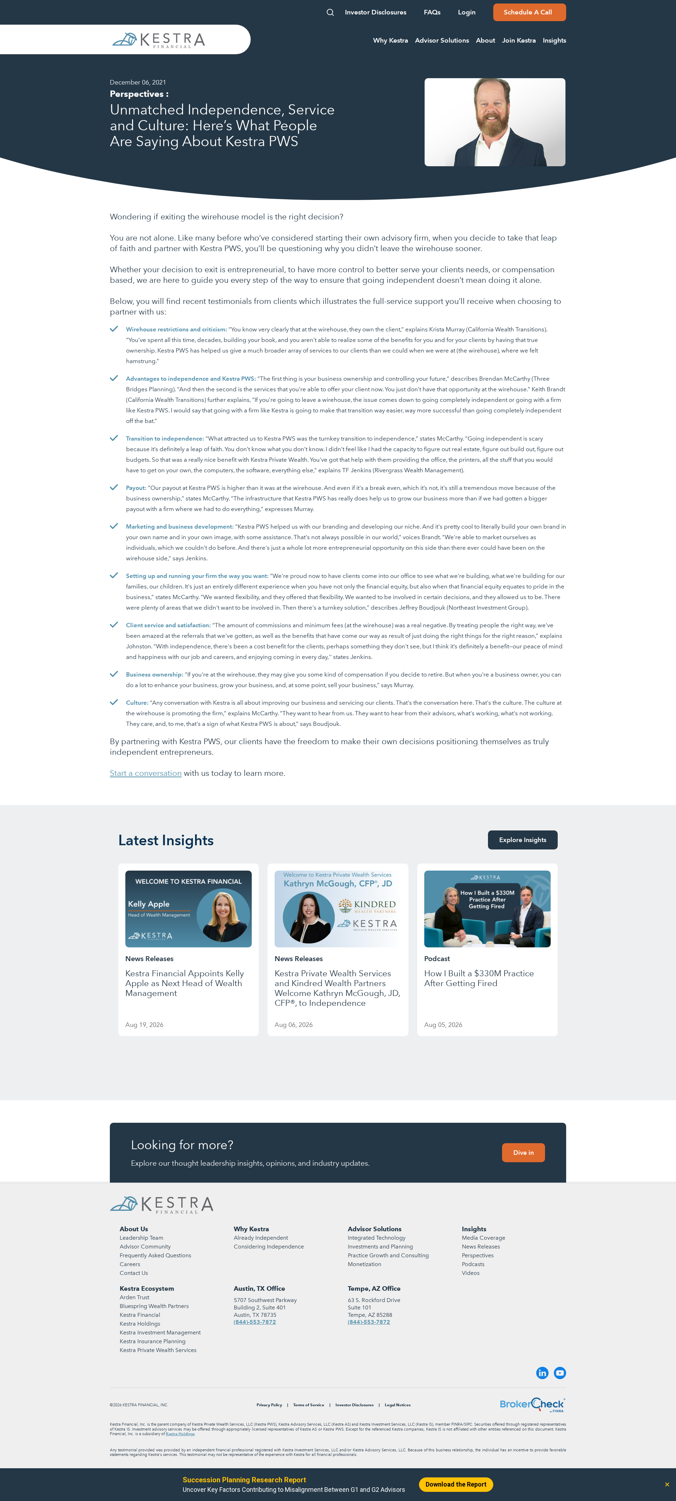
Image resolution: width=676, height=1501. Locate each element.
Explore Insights (522, 839)
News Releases (481, 1246)
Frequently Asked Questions (155, 1255)
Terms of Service (308, 1405)
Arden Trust (134, 1297)
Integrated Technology (377, 1237)
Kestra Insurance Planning (153, 1341)
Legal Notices (398, 1405)
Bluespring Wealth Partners (154, 1306)
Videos (471, 1273)
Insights (474, 1229)
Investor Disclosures (375, 12)
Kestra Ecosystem (147, 1288)
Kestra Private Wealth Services (158, 1350)
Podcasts (473, 1264)
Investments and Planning (380, 1246)
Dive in (523, 1152)
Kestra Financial (140, 1315)
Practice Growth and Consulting (388, 1255)
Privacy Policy (269, 1405)
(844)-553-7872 (255, 1322)
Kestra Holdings (140, 1323)
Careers (130, 1264)
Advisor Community (145, 1246)
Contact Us (134, 1273)
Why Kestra (251, 1229)
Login (467, 12)
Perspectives (478, 1255)
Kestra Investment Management (160, 1332)
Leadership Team (141, 1237)
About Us (134, 1229)
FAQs (432, 12)
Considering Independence (269, 1246)
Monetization (364, 1264)
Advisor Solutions (375, 1229)
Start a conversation (146, 773)
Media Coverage (483, 1237)
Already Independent (261, 1237)
